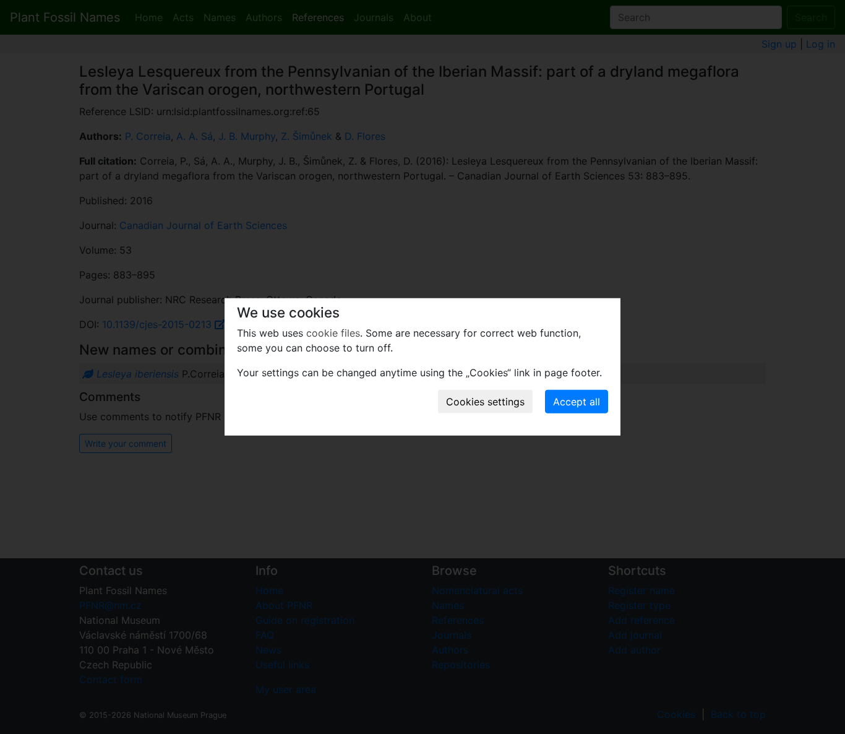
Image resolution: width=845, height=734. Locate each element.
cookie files (333, 333)
